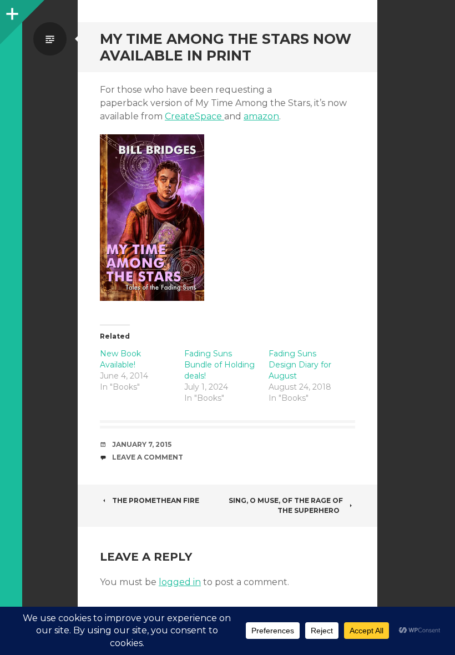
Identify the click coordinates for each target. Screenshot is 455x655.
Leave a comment (147, 457)
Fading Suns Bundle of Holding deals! (219, 365)
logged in (180, 582)
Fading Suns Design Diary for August (300, 365)
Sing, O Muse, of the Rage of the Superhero (286, 505)
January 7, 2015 (141, 444)
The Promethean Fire (155, 500)
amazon (261, 116)
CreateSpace (194, 116)
